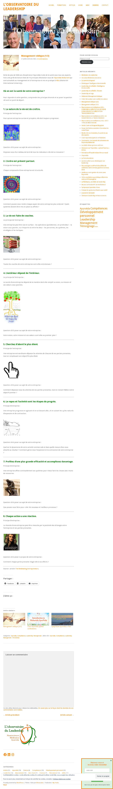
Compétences (21, 636)
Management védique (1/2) (90, 104)
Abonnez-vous (86, 62)
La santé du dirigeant (88, 80)
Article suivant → (67, 715)
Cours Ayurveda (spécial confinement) (93, 138)
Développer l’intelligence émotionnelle (94, 83)
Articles (72, 5)
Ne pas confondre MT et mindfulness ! (94, 184)
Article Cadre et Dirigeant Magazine (93, 125)
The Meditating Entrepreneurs (27, 569)
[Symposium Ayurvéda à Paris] (62, 619)
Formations (61, 5)
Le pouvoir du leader (88, 193)
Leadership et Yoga (88, 93)
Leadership (29, 636)
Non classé (32, 773)
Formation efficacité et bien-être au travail (95, 152)
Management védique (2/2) (12, 626)
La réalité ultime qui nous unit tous (92, 145)
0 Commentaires (42, 59)
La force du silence (87, 158)
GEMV (87, 5)
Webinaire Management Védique (92, 96)
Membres (95, 5)
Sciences (42, 773)
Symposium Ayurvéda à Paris (61, 626)
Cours (80, 5)
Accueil (51, 5)
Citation (25, 770)
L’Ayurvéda (85, 155)
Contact (105, 5)
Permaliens (16, 638)
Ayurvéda (14, 636)
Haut (5, 785)
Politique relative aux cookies (62, 779)
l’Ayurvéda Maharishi (62, 78)
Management (37, 636)
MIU (57, 80)
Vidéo (64, 773)
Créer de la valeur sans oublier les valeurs (95, 99)
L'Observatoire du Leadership (21, 6)
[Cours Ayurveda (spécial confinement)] (38, 619)
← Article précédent (11, 715)
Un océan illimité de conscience (91, 78)
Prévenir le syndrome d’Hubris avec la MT (94, 190)
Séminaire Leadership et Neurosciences (94, 195)
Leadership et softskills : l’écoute (92, 91)
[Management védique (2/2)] (14, 619)
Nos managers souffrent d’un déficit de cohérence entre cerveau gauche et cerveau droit (95, 167)
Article (5, 770)
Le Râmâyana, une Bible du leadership (93, 182)
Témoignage (53, 773)
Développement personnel (54, 770)
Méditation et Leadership (89, 75)
